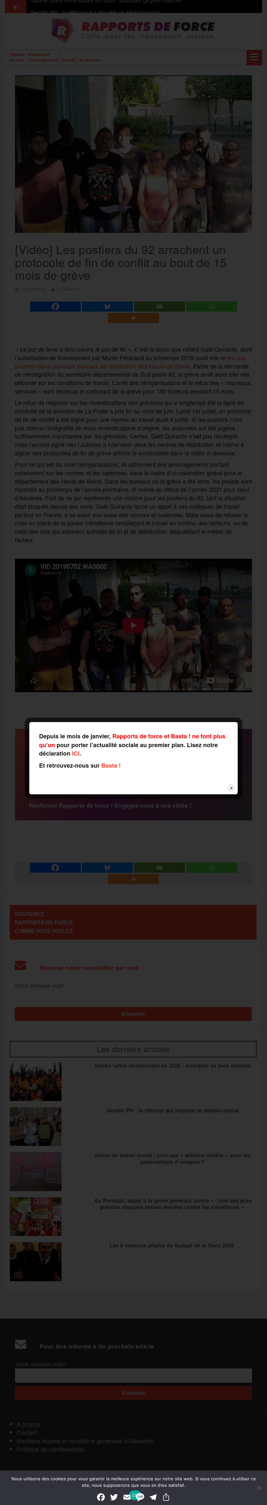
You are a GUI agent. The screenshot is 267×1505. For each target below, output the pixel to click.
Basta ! (111, 765)
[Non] (259, 1488)
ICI (75, 753)
